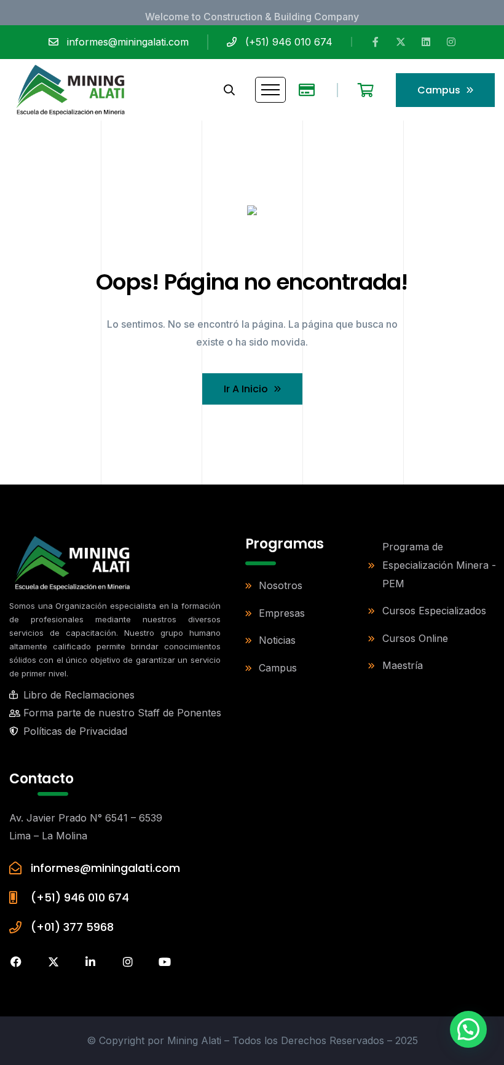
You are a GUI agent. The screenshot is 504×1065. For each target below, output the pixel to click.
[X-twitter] (401, 42)
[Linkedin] (426, 42)
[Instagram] (451, 42)
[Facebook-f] (375, 42)
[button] (468, 1029)
